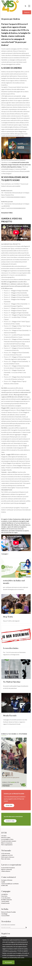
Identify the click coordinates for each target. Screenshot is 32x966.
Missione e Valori (5, 837)
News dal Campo (5, 859)
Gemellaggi (4, 914)
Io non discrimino (5, 898)
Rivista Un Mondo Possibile (8, 912)
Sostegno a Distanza (6, 880)
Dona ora (26, 12)
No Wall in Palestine (6, 899)
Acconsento (8, 962)
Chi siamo (3, 835)
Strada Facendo (5, 903)
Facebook (3, 936)
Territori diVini (5, 901)
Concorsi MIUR (5, 915)
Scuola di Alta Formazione (8, 867)
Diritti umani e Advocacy (7, 857)
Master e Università (6, 869)
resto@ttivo (4, 894)
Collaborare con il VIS (7, 855)
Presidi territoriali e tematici (8, 841)
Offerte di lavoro (5, 871)
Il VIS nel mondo (5, 853)
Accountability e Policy (7, 839)
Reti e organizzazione (6, 844)
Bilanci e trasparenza (6, 843)
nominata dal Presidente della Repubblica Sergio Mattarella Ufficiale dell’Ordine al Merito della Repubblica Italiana (16, 165)
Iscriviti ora (10, 821)
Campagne (4, 554)
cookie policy (13, 951)
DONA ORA (9, 805)
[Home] (10, 5)
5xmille (3, 882)
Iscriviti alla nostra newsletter (8, 924)
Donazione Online (7, 212)
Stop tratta (4, 896)
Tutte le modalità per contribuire (10, 883)
